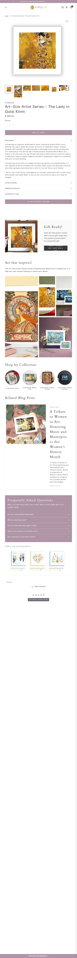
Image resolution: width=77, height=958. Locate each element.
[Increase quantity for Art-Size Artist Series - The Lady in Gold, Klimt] (13, 125)
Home (7, 16)
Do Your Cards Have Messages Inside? (22, 526)
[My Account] (67, 7)
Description (9, 140)
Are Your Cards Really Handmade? (21, 514)
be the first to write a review (38, 599)
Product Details (11, 183)
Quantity (8, 120)
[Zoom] (66, 21)
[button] (38, 956)
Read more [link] (55, 486)
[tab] (38, 586)
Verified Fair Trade (12, 194)
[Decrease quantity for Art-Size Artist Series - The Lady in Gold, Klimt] (6, 125)
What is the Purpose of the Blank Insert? (23, 531)
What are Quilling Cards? (17, 520)
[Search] (63, 7)
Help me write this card (40, 201)
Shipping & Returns (12, 188)
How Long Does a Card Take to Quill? (21, 537)
